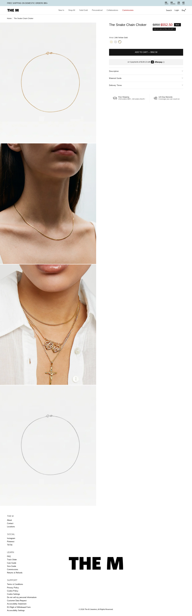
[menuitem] (61, 10)
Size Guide (11, 566)
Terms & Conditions (15, 584)
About (9, 520)
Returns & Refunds (14, 573)
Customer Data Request (17, 601)
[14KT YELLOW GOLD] (119, 41)
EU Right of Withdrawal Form (19, 607)
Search (169, 10)
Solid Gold (83, 10)
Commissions (128, 10)
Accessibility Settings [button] (16, 610)
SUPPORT (12, 580)
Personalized (97, 10)
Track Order (12, 560)
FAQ (9, 556)
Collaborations (112, 10)
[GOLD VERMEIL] (111, 41)
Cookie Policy (12, 591)
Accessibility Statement (16, 604)
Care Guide (11, 563)
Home (9, 18)
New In (61, 10)
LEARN (10, 552)
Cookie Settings (13, 594)
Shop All (71, 10)
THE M (10, 516)
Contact (10, 523)
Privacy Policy (13, 588)
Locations (11, 527)
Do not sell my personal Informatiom (22, 597)
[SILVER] (115, 41)
